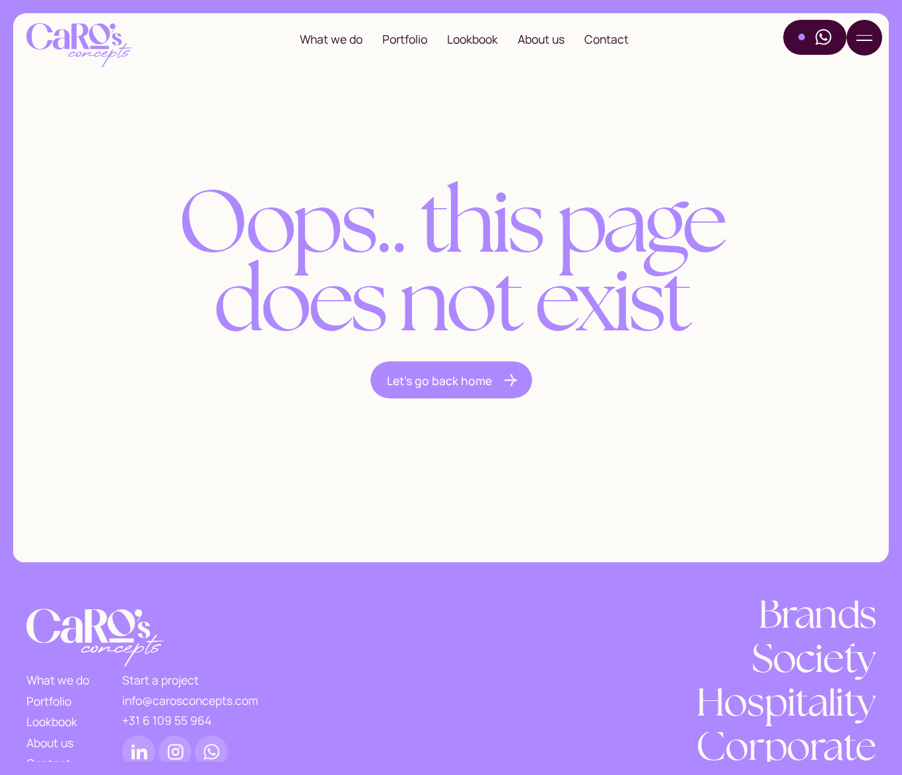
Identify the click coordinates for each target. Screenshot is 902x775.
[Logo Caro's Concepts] (79, 46)
